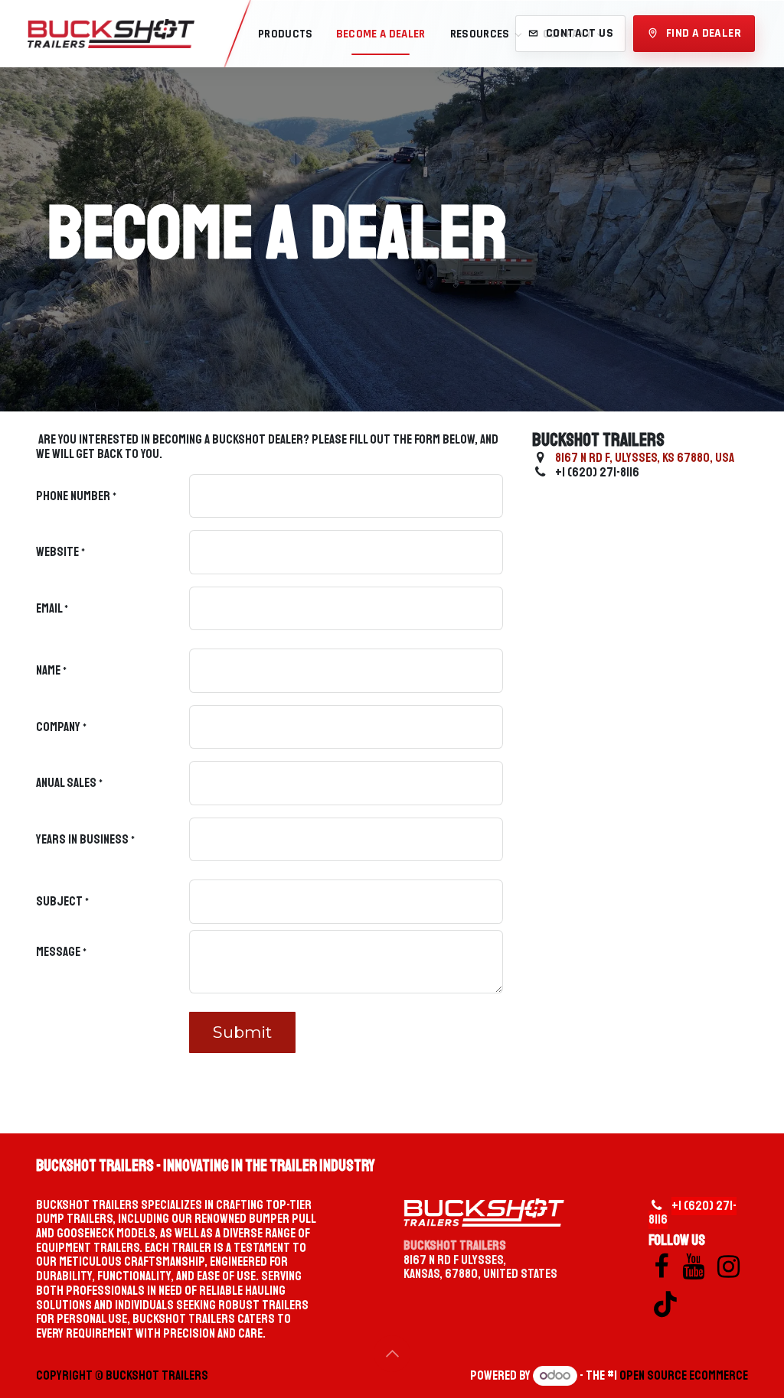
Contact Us (579, 33)
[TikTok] (665, 1304)
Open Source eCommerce (683, 1375)
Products (285, 34)
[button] (392, 1353)
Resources (480, 34)
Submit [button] (242, 1032)
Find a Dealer (703, 33)
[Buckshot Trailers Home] (111, 33)
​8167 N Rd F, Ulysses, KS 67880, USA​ (644, 458)
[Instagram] (728, 1266)
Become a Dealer (381, 34)
